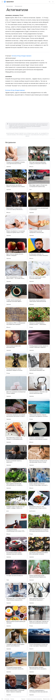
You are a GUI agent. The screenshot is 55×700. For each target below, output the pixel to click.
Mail (2, 698)
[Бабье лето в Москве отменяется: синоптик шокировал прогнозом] (39, 616)
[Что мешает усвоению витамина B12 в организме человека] (39, 547)
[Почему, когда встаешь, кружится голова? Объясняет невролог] (39, 341)
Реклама (12, 698)
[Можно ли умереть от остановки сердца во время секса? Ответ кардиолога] (16, 226)
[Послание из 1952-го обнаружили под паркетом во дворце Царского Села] (16, 318)
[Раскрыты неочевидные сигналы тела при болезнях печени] (16, 157)
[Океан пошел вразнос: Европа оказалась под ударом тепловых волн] (39, 410)
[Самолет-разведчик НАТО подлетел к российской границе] (39, 433)
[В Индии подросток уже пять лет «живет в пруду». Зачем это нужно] (16, 502)
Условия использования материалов (34, 698)
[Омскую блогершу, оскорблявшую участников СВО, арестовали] (16, 524)
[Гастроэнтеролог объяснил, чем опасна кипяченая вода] (39, 387)
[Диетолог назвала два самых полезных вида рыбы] (39, 272)
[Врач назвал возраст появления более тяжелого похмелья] (16, 685)
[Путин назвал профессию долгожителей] (16, 341)
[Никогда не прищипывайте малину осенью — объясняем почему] (39, 318)
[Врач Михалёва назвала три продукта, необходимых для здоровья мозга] (16, 433)
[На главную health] (10, 1)
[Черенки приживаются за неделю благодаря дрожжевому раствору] (39, 524)
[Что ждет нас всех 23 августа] (16, 570)
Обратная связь (46, 698)
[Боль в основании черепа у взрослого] (16, 456)
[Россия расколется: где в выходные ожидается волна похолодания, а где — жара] (16, 364)
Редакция (23, 698)
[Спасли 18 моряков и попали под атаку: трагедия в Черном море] (39, 639)
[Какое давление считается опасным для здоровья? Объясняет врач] (39, 593)
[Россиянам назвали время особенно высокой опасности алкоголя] (16, 662)
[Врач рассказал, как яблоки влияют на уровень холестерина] (16, 180)
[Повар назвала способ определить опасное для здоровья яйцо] (39, 226)
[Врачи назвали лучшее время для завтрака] (16, 616)
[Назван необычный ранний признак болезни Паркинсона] (39, 570)
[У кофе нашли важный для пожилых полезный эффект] (16, 295)
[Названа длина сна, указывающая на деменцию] (39, 203)
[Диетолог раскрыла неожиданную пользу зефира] (16, 387)
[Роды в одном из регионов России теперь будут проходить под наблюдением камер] (39, 479)
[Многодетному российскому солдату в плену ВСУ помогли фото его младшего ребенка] (39, 157)
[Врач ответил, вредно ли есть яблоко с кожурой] (16, 249)
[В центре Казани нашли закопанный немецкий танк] (39, 364)
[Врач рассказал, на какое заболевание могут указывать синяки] (39, 662)
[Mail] (5, 1)
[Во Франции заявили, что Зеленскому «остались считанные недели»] (39, 249)
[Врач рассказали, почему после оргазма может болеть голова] (39, 456)
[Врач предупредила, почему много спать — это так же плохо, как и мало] (16, 272)
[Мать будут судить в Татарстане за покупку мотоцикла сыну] (39, 180)
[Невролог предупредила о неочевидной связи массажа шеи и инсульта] (39, 685)
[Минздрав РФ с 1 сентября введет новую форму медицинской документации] (16, 593)
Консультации (9, 6)
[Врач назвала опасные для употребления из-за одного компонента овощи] (16, 479)
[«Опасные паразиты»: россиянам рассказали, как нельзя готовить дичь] (16, 410)
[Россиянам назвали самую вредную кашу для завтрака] (16, 547)
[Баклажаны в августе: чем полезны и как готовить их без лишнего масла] (39, 502)
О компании (6, 698)
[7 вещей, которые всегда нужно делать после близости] (16, 639)
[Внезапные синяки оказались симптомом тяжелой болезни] (39, 295)
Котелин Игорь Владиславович (21, 56)
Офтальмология (18, 6)
